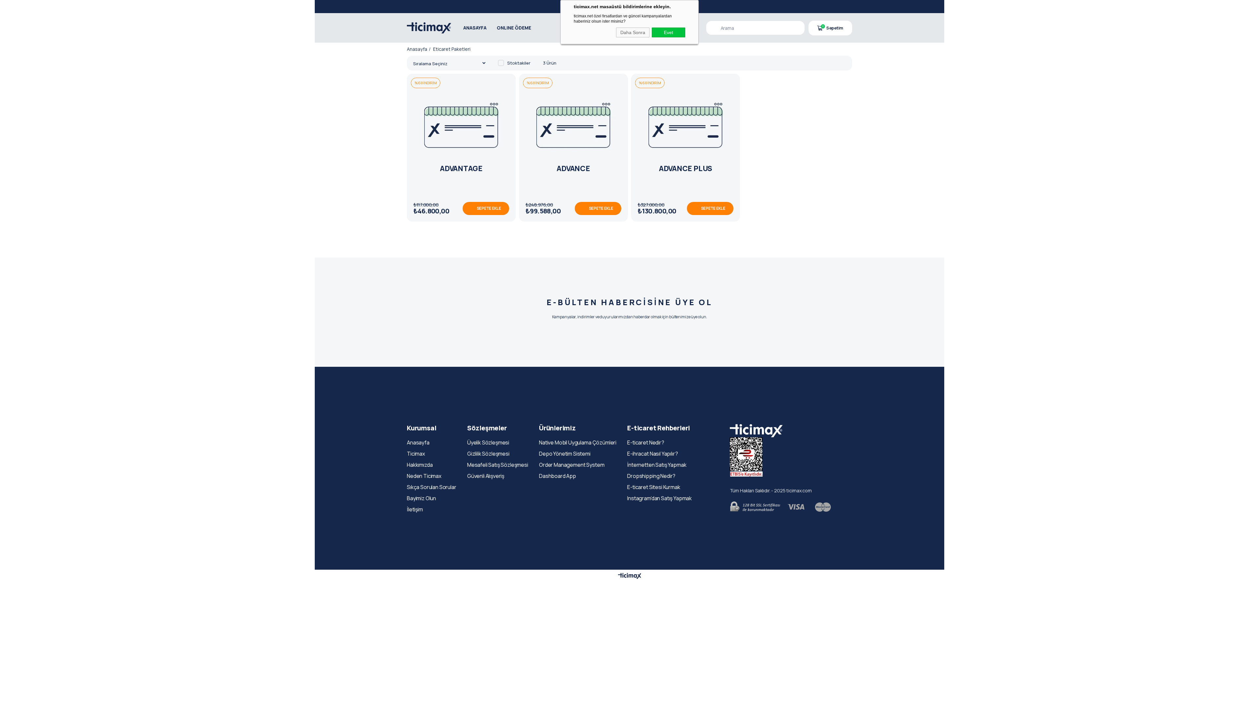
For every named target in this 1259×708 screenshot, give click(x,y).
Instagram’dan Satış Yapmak (659, 498)
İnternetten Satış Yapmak (656, 464)
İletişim (415, 509)
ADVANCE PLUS (685, 168)
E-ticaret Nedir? (645, 442)
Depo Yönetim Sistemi (564, 453)
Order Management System (571, 464)
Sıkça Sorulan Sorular (431, 487)
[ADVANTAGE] (461, 128)
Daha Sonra (632, 32)
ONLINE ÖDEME (514, 28)
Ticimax (416, 453)
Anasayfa (418, 442)
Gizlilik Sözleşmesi (488, 453)
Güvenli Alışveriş (485, 476)
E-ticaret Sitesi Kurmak (653, 487)
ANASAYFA (475, 28)
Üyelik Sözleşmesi (488, 442)
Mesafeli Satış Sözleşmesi (497, 464)
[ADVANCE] (573, 128)
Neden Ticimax (424, 476)
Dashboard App (557, 476)
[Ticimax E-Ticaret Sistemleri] (629, 576)
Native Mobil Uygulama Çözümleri (577, 442)
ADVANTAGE (461, 168)
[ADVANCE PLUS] (685, 128)
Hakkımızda (419, 464)
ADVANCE (573, 168)
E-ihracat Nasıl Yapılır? (652, 453)
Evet (668, 32)
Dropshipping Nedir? (651, 476)
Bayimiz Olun (421, 498)
